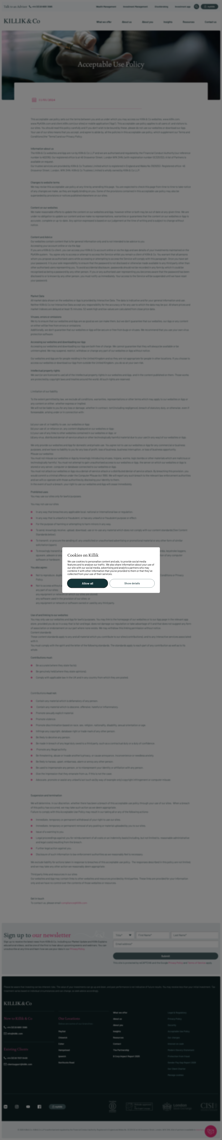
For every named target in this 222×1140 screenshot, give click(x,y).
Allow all (87, 583)
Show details (132, 583)
